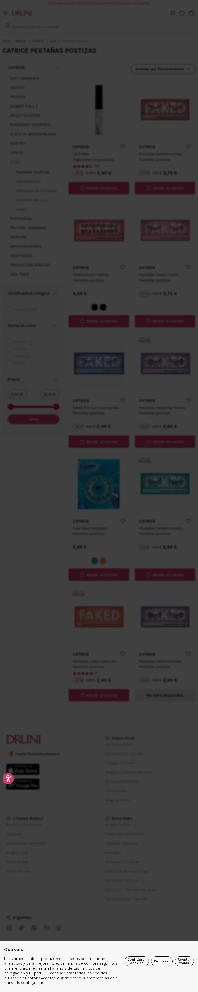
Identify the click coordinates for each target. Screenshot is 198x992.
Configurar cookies (136, 961)
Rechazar (162, 961)
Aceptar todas (184, 961)
